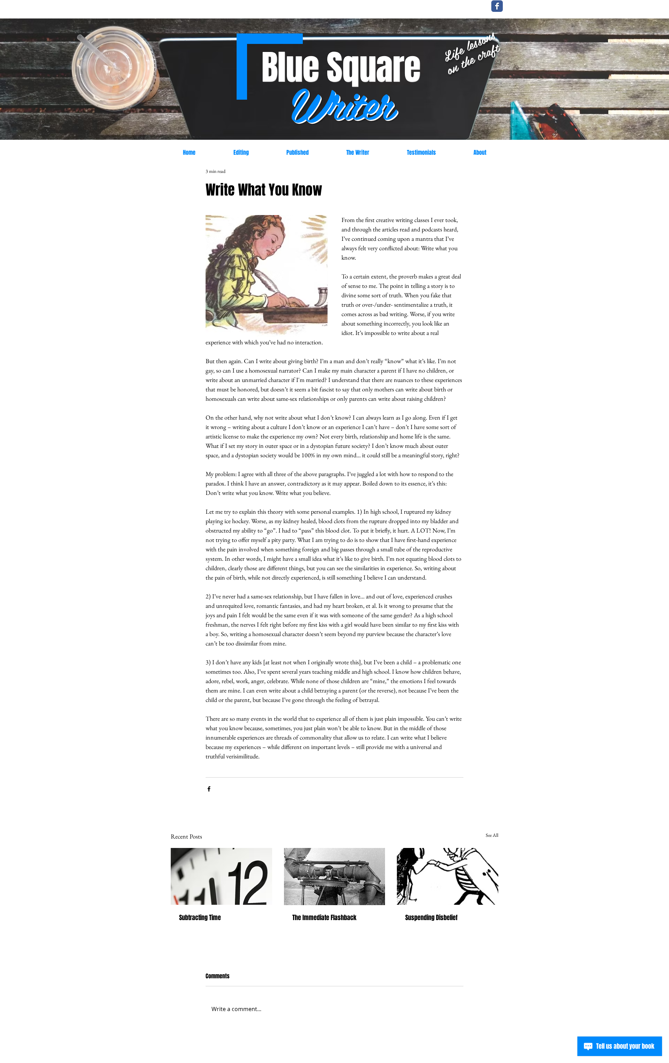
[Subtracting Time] (221, 876)
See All (492, 835)
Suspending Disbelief (431, 917)
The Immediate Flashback (324, 917)
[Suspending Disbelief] (447, 876)
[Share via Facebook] (209, 789)
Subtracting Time (200, 917)
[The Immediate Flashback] (334, 876)
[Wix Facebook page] (497, 6)
